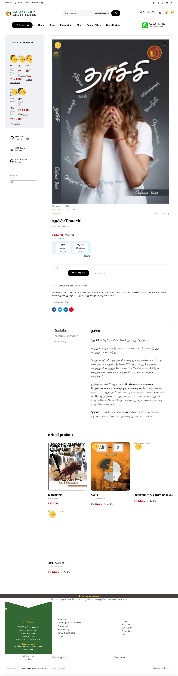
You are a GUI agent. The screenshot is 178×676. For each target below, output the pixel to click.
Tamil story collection (121, 292)
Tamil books (87, 292)
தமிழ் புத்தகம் (86, 296)
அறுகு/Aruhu (56, 562)
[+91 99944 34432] (145, 25)
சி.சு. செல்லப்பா (54, 498)
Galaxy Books (62, 292)
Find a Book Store (149, 12)
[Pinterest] (167, 2)
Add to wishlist (100, 273)
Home (124, 621)
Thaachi (135, 292)
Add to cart (80, 273)
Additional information (66, 336)
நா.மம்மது (28, 70)
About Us (62, 619)
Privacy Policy (63, 626)
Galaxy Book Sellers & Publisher (34, 668)
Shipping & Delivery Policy (69, 623)
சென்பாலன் (12, 112)
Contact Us (62, 636)
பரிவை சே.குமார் (55, 566)
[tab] (66, 330)
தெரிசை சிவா (107, 296)
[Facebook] (153, 2)
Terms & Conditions (66, 633)
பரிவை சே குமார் (12, 71)
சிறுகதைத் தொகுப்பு (68, 296)
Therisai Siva (145, 292)
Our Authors (127, 628)
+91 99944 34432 (157, 24)
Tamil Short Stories (102, 292)
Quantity (55, 268)
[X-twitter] (158, 2)
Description (60, 330)
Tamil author (75, 292)
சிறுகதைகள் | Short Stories (73, 286)
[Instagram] (162, 2)
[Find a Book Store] (141, 12)
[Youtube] (171, 2)
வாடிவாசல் (55, 494)
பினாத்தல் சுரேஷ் (98, 498)
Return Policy (63, 630)
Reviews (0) (60, 341)
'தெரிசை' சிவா (63, 226)
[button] (164, 45)
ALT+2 (94, 494)
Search (115, 13)
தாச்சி (97, 296)
